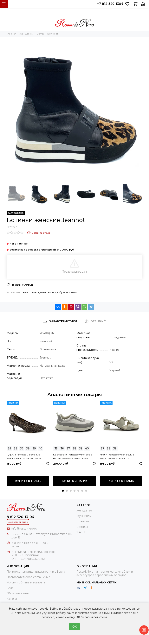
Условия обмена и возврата (26, 582)
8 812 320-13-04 (20, 517)
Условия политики (94, 617)
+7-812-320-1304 (110, 4)
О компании (86, 566)
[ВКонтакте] (58, 307)
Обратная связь (18, 593)
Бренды (82, 527)
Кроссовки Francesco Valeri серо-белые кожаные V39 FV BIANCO (73, 456)
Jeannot (51, 292)
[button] (63, 491)
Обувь (61, 292)
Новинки (82, 521)
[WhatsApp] (84, 307)
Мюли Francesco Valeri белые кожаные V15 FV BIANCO (117, 456)
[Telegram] (91, 307)
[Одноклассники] (65, 307)
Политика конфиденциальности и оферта (36, 571)
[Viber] (78, 307)
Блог (10, 588)
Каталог (26, 292)
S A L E (81, 532)
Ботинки (71, 292)
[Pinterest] (71, 307)
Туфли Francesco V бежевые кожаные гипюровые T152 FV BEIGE (24, 456)
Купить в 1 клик (28, 481)
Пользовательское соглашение (28, 577)
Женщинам (39, 292)
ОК (74, 626)
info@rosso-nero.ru (24, 528)
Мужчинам (83, 516)
